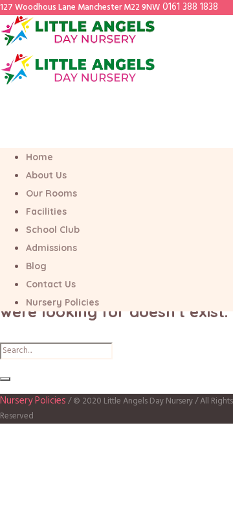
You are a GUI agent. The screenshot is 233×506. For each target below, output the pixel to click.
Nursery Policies (33, 401)
